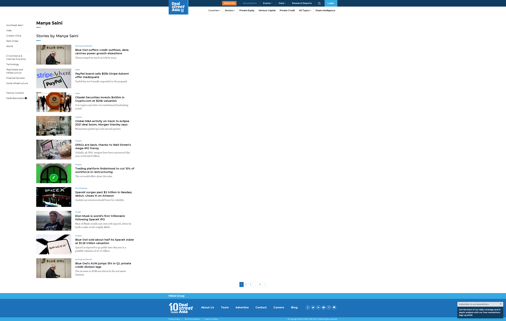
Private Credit (287, 10)
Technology (12, 64)
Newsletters (250, 3)
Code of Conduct (211, 319)
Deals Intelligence (325, 10)
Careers (278, 307)
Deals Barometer (15, 98)
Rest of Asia (12, 41)
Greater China (13, 36)
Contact (261, 307)
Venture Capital (267, 10)
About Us (207, 307)
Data (281, 3)
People (78, 212)
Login (331, 3)
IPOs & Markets (81, 188)
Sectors (229, 10)
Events (267, 3)
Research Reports (302, 3)
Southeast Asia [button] (14, 25)
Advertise (242, 307)
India (8, 30)
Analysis (78, 117)
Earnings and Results (83, 46)
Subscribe (229, 3)
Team (225, 307)
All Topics (304, 10)
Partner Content (15, 93)
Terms (192, 319)
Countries (214, 10)
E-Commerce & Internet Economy (16, 57)
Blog (294, 307)
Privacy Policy (174, 319)
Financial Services (15, 78)
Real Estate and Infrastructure (14, 71)
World (9, 46)
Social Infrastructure (17, 83)
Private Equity (246, 10)
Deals (77, 70)
